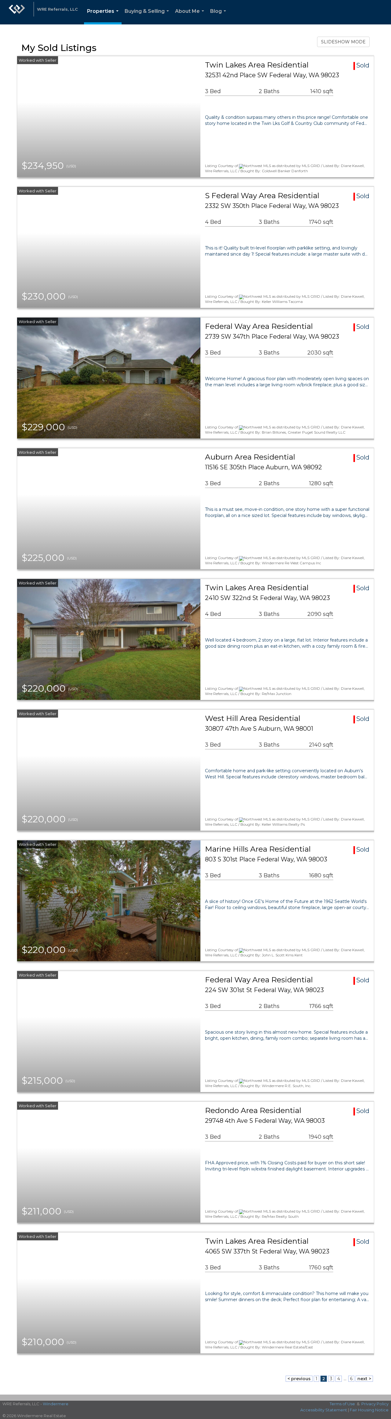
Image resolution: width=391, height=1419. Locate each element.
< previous (299, 1378)
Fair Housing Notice (369, 1409)
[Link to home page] (17, 12)
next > (364, 1378)
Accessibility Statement (323, 1409)
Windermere (55, 1403)
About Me (190, 16)
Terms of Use (342, 1403)
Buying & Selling (148, 16)
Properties (104, 16)
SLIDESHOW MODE (343, 42)
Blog (219, 16)
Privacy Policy (375, 1403)
